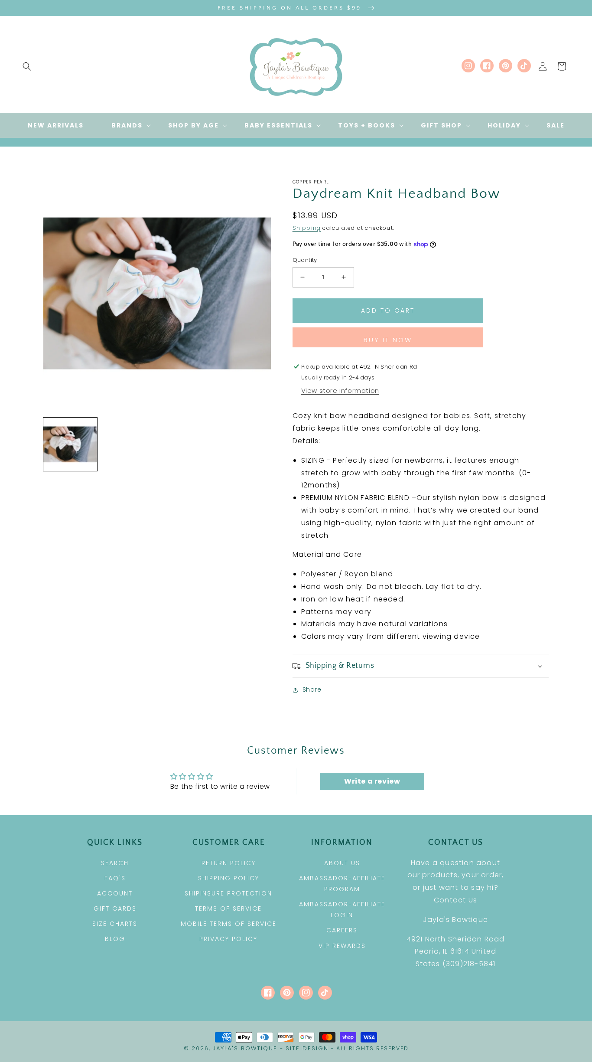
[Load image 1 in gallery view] (70, 444)
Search (115, 863)
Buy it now (388, 339)
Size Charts (114, 923)
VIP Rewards (342, 945)
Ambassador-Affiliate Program (342, 883)
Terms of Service (228, 908)
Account (115, 893)
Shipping (307, 228)
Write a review (372, 781)
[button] (26, 66)
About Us (342, 863)
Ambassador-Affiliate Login (342, 909)
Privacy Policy (228, 939)
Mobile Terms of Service (228, 923)
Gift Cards (115, 908)
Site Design (307, 1048)
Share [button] (312, 689)
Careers (342, 930)
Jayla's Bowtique (245, 1048)
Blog (115, 939)
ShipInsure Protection (228, 893)
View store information (340, 390)
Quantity (305, 260)
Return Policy (229, 863)
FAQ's (115, 878)
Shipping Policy (228, 878)
